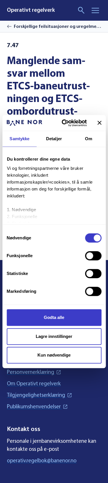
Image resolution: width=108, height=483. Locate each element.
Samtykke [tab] (19, 138)
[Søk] (81, 10)
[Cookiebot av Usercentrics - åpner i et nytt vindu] (64, 123)
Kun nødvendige (54, 355)
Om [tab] (88, 138)
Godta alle (54, 317)
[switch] (93, 255)
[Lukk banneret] (99, 123)
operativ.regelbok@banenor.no (42, 460)
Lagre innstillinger (54, 336)
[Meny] (95, 10)
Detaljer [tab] (54, 138)
